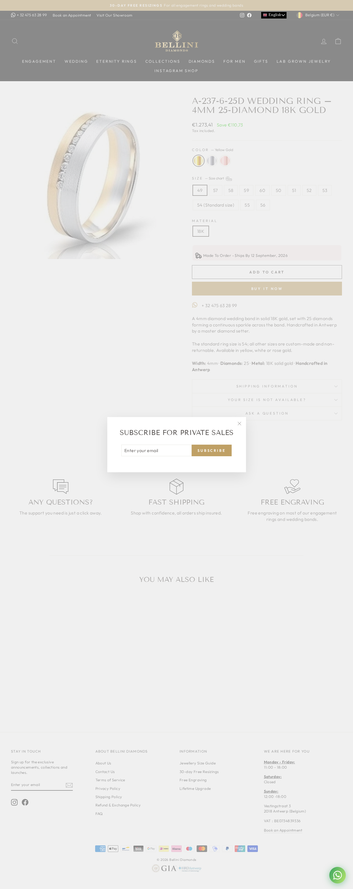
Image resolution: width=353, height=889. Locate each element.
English (274, 15)
